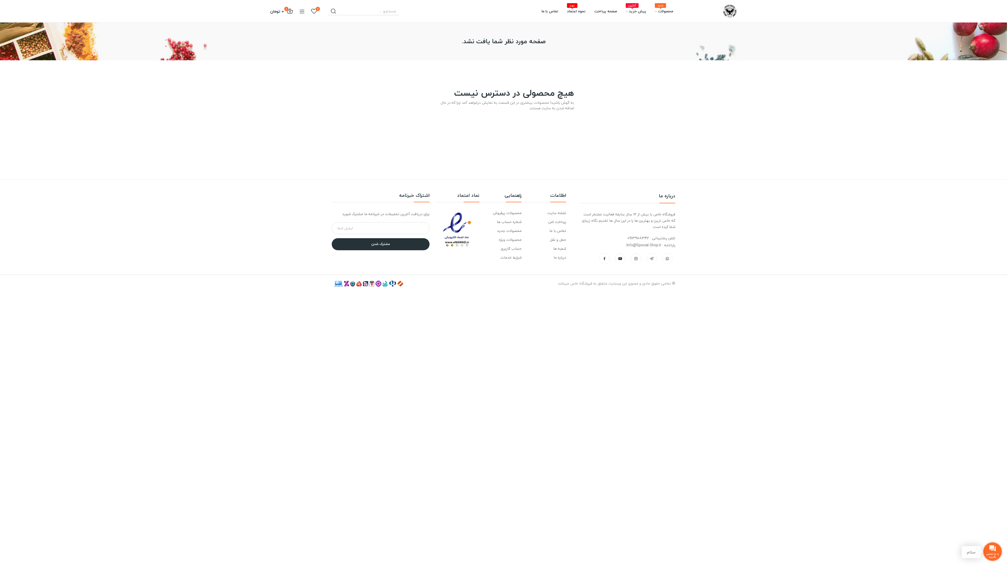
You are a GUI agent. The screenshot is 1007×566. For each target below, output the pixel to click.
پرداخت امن (557, 222)
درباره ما (560, 257)
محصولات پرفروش (507, 213)
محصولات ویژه (510, 239)
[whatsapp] (667, 259)
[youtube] (620, 259)
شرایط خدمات (510, 257)
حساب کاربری (511, 248)
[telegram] (651, 259)
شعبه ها (559, 248)
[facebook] (604, 259)
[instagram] (636, 259)
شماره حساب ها (509, 222)
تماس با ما (557, 230)
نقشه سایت (556, 213)
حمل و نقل (558, 239)
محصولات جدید (509, 230)
